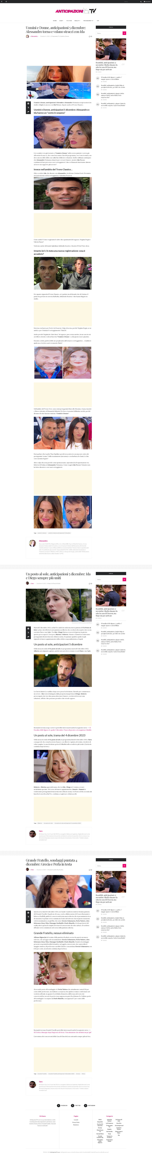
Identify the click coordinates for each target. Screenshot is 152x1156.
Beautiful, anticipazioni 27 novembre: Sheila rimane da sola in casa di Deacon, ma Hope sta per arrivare (107, 66)
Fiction (69, 20)
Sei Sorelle (109, 1131)
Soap (61, 20)
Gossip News (100, 1133)
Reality (77, 20)
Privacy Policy (76, 1122)
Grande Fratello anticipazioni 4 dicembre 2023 (61, 1073)
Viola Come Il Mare (118, 1132)
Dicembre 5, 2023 (45, 36)
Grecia (78, 1073)
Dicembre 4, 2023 (41, 583)
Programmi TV (88, 20)
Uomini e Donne (64, 36)
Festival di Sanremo (100, 1124)
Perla (83, 1073)
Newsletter (148, 1)
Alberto (40, 823)
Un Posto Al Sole (55, 583)
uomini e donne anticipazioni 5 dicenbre (59, 533)
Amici (100, 1119)
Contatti (76, 1120)
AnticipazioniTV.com (55, 1152)
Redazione (76, 1125)
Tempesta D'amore (109, 1136)
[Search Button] (141, 1)
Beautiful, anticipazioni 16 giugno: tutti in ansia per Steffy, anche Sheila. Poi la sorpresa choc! (112, 95)
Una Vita (118, 1123)
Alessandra (34, 36)
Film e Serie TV (100, 1130)
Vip (98, 20)
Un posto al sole (48, 823)
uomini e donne (42, 533)
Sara (32, 583)
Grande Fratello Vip (53, 869)
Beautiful (100, 1122)
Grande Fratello (42, 1073)
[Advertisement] (59, 51)
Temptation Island (109, 1140)
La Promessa (109, 1123)
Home (55, 20)
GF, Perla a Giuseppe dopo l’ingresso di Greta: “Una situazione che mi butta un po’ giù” (63, 1032)
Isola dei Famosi (109, 1120)
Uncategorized (119, 1125)
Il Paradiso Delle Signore (100, 1141)
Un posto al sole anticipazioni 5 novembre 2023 (68, 823)
